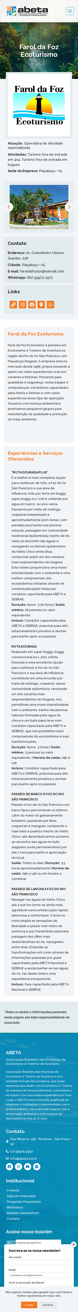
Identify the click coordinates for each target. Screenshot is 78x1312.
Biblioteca (15, 1207)
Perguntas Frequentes (24, 1202)
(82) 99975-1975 (30, 277)
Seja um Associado (21, 1196)
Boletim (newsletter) (23, 1213)
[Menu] (70, 11)
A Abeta (13, 1190)
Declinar (48, 1305)
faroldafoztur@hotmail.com (36, 271)
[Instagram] (18, 1166)
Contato (13, 1218)
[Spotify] (36, 1166)
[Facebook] (9, 1166)
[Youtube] (27, 1166)
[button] (8, 207)
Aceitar (29, 1305)
